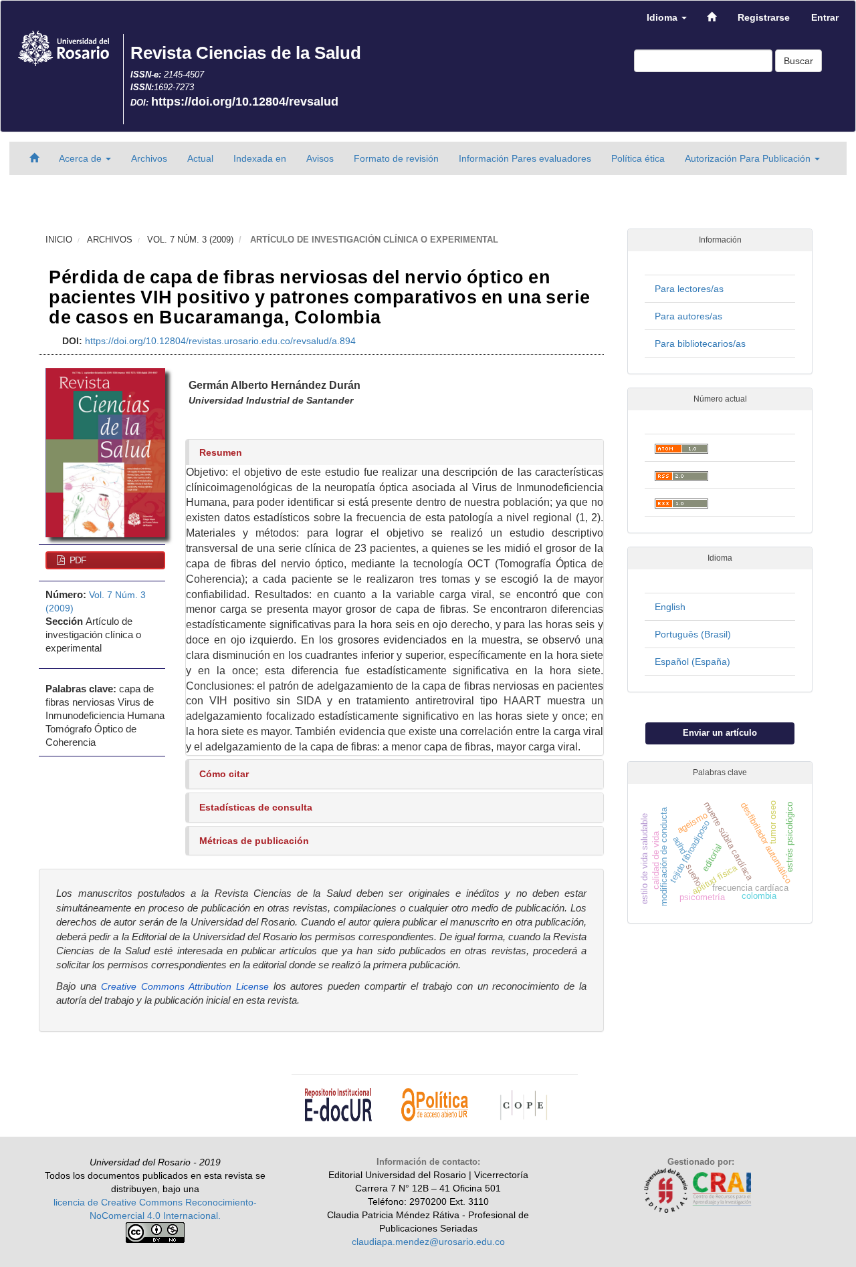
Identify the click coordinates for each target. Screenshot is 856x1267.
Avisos (320, 158)
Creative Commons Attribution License (185, 986)
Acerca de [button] (81, 158)
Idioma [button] (663, 17)
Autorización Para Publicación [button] (749, 158)
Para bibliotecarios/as (700, 343)
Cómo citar (224, 773)
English (670, 606)
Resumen (220, 452)
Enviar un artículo (720, 733)
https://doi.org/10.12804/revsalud (244, 101)
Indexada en (259, 158)
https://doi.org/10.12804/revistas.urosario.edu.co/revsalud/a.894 (220, 340)
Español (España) (692, 661)
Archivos (149, 158)
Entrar (825, 17)
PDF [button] (76, 560)
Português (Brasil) (693, 634)
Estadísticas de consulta (255, 807)
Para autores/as (688, 316)
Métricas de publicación (254, 840)
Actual (200, 158)
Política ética (638, 158)
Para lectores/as (689, 288)
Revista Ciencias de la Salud (245, 53)
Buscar (798, 60)
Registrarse (764, 17)
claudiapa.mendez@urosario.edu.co (428, 1241)
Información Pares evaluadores (525, 158)
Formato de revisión (396, 158)
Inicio (58, 240)
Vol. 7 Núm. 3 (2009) (190, 240)
